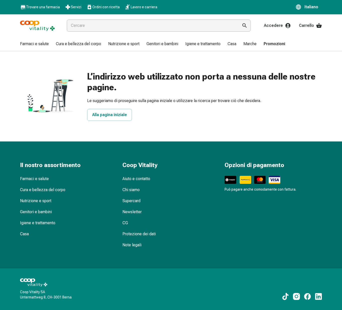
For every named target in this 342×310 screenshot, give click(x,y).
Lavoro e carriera (144, 7)
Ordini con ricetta (106, 7)
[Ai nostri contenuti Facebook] (307, 296)
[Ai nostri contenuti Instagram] (296, 296)
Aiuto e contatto (136, 178)
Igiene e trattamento (37, 222)
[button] (308, 7)
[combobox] (152, 26)
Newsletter (132, 211)
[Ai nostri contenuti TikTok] (285, 296)
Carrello (306, 25)
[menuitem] (34, 44)
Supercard (131, 200)
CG (125, 222)
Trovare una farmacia (43, 7)
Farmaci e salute (34, 178)
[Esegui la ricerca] (245, 26)
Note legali (131, 245)
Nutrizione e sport (35, 200)
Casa (24, 233)
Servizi (76, 7)
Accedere (273, 25)
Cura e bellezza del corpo (42, 189)
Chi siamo (131, 189)
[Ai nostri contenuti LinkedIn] (318, 296)
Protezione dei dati (139, 233)
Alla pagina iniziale (109, 114)
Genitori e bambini (36, 211)
